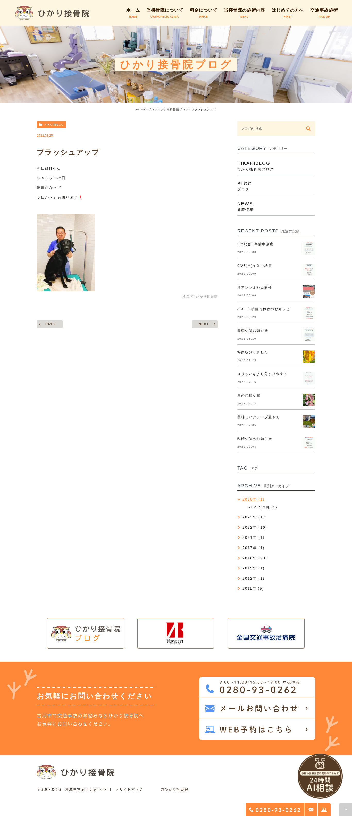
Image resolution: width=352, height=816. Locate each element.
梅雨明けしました (252, 352)
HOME (141, 109)
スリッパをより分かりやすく (262, 374)
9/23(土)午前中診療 (254, 266)
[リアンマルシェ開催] (309, 291)
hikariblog (54, 124)
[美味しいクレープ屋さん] (309, 421)
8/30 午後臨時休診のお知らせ (263, 309)
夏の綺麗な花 (249, 395)
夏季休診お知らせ (252, 331)
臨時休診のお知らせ (254, 439)
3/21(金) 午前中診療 (255, 244)
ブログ (153, 109)
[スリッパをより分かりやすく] (309, 378)
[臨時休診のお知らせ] (309, 443)
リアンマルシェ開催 (254, 287)
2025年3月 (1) (263, 507)
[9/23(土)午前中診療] (309, 270)
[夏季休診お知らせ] (309, 335)
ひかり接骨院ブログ (174, 109)
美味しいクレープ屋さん (258, 417)
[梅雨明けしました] (309, 356)
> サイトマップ (129, 789)
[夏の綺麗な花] (309, 400)
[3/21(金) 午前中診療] (309, 248)
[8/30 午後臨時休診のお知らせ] (309, 313)
